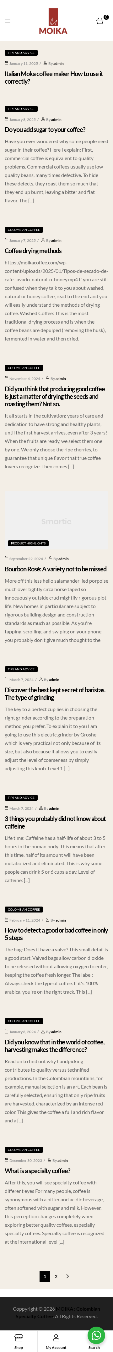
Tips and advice (21, 53)
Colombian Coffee (24, 229)
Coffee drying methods (33, 250)
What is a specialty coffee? (37, 1170)
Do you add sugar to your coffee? (45, 129)
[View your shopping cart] (100, 20)
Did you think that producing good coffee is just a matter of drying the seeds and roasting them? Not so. (55, 396)
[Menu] (7, 20)
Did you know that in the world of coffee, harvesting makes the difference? (55, 1045)
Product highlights (28, 543)
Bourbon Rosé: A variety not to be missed (55, 569)
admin (58, 63)
